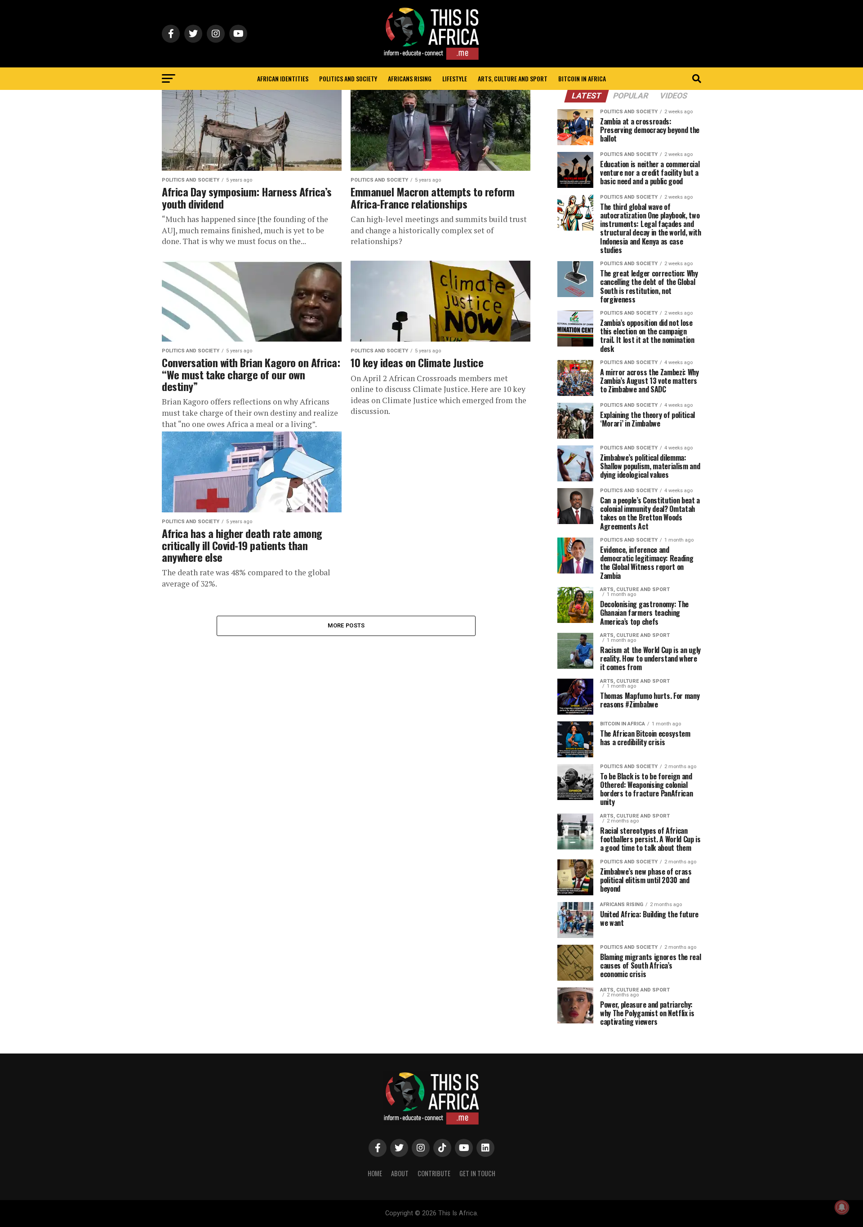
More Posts (346, 625)
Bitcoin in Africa (582, 78)
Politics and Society (348, 78)
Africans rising (410, 78)
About (400, 1173)
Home (375, 1173)
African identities (282, 78)
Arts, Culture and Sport (512, 78)
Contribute (434, 1173)
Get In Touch (477, 1173)
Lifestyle (454, 78)
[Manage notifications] (842, 1207)
